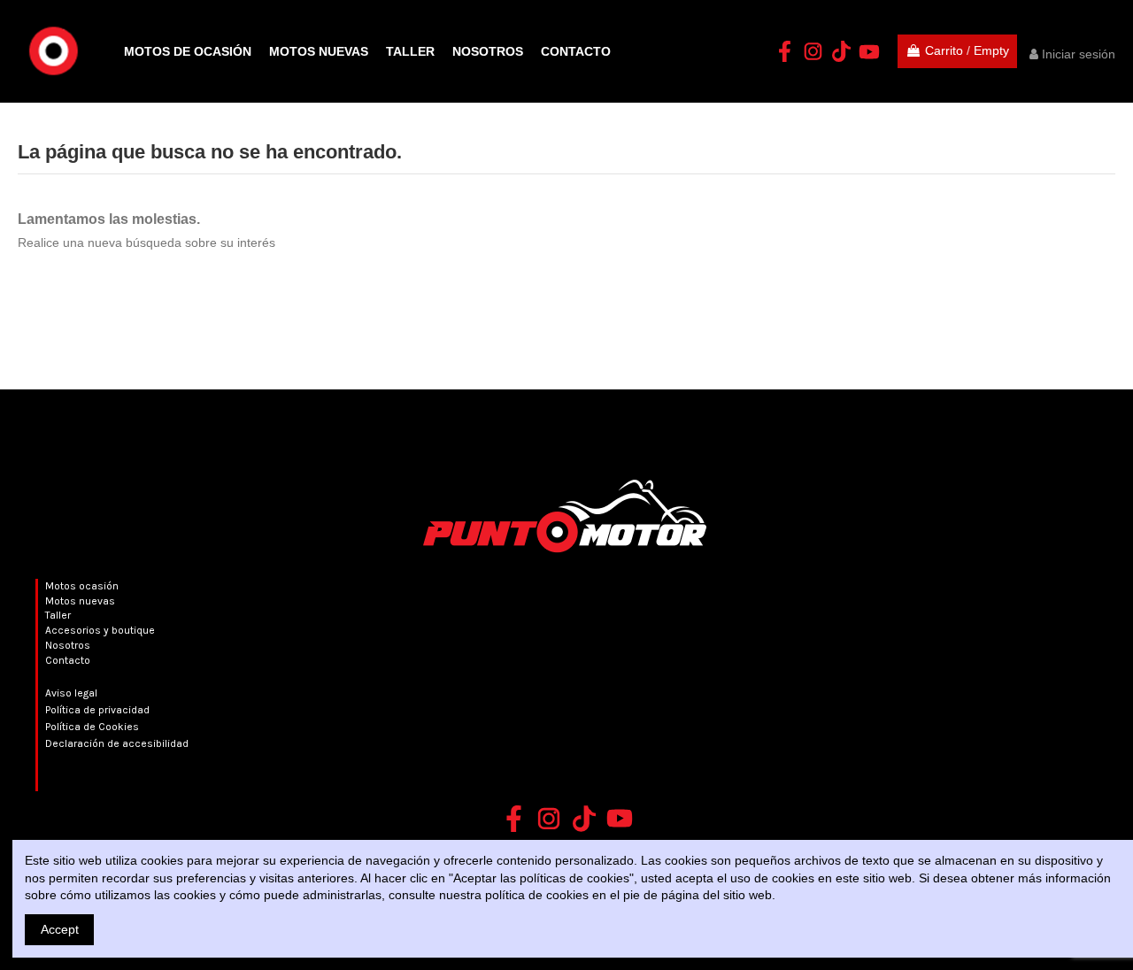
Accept (60, 929)
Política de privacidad (97, 710)
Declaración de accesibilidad (117, 743)
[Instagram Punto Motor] (812, 51)
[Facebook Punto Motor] (784, 51)
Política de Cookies (92, 726)
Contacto (67, 660)
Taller (58, 615)
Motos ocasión (82, 586)
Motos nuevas (80, 601)
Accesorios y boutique (100, 630)
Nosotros (67, 645)
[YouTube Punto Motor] (869, 51)
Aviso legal (71, 693)
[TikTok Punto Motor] (841, 51)
